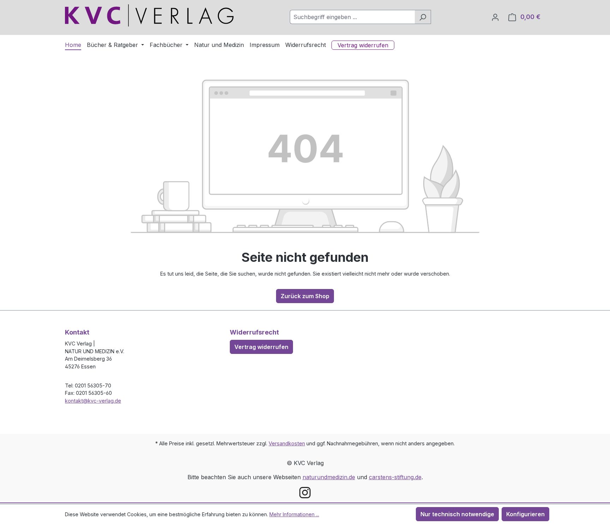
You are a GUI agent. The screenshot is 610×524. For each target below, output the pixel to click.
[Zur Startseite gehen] (149, 15)
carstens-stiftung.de (395, 477)
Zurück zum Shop (305, 296)
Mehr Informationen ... (294, 514)
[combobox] (352, 17)
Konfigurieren (525, 514)
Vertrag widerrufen (261, 346)
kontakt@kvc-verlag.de (93, 401)
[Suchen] (422, 17)
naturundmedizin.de (329, 477)
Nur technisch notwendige (457, 514)
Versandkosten (287, 443)
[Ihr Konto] (495, 17)
